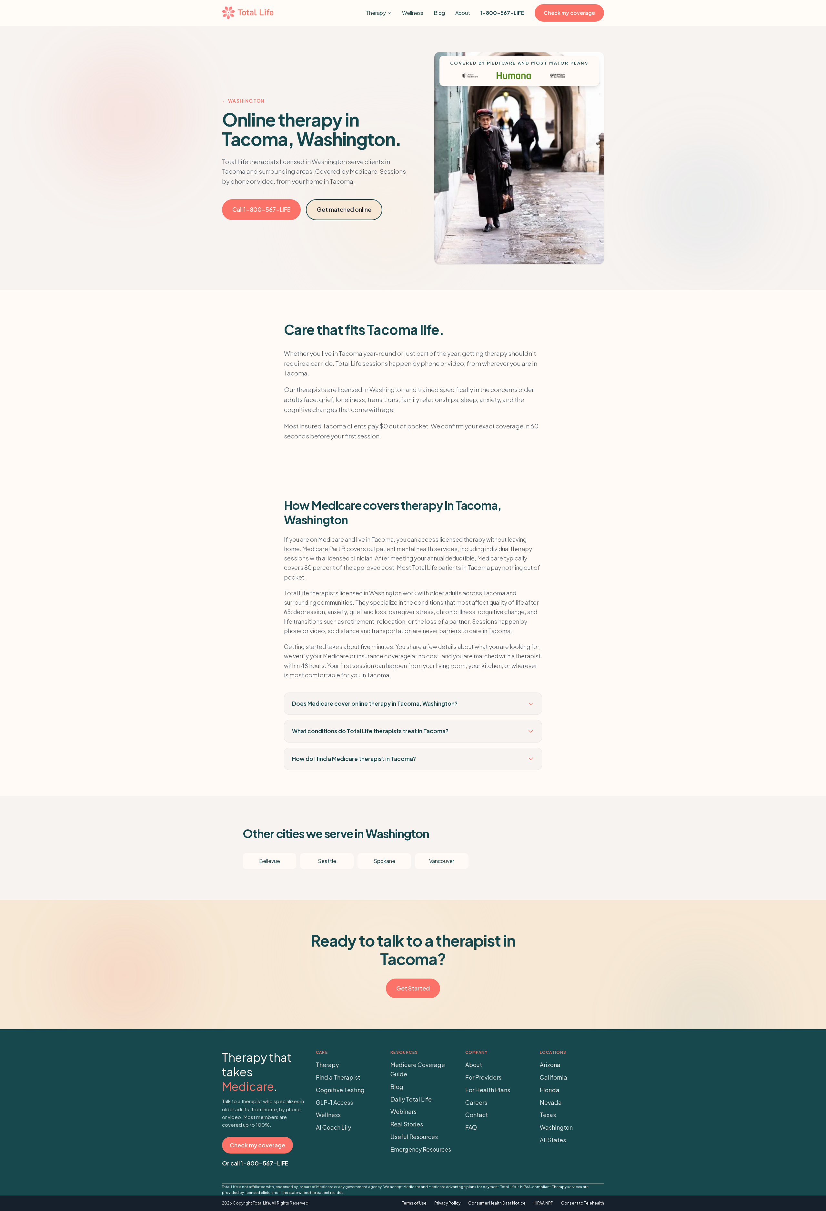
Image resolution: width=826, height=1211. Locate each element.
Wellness (412, 12)
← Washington (243, 101)
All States (553, 1140)
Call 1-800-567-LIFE (261, 209)
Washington (556, 1127)
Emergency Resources (420, 1149)
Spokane (384, 860)
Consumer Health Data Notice (497, 1203)
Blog (439, 12)
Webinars (403, 1111)
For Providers (483, 1077)
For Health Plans (487, 1089)
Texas (548, 1114)
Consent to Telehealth (582, 1203)
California (553, 1077)
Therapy (376, 12)
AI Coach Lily (333, 1127)
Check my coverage (569, 12)
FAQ (471, 1127)
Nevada (551, 1102)
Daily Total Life (411, 1099)
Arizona (550, 1064)
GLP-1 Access (334, 1102)
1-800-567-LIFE (502, 12)
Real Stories (406, 1124)
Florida (549, 1089)
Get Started (413, 988)
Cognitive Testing (340, 1089)
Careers (476, 1102)
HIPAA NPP (543, 1203)
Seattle (327, 860)
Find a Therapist (338, 1077)
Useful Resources (414, 1136)
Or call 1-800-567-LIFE (255, 1163)
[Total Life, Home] (247, 12)
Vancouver (441, 860)
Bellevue (269, 860)
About (462, 12)
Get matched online (344, 209)
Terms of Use (414, 1203)
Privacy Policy (447, 1203)
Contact (476, 1114)
